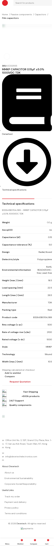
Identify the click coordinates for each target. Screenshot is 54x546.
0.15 (50, 237)
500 (49, 324)
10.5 (50, 361)
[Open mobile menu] (5, 3)
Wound (48, 354)
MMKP (49, 346)
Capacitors (41, 14)
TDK (50, 302)
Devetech (21, 523)
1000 (49, 339)
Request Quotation (20, 381)
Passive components (21, 14)
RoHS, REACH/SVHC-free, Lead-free (44, 270)
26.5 (50, 295)
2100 (49, 332)
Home (5, 14)
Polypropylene (44, 259)
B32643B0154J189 (42, 317)
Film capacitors (10, 18)
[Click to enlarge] (7, 56)
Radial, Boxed (45, 252)
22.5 (50, 287)
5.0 (50, 244)
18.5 (50, 280)
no (50, 229)
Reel (50, 309)
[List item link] (27, 456)
